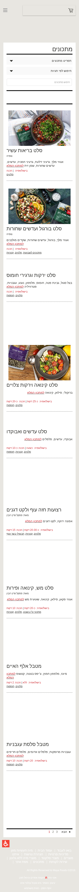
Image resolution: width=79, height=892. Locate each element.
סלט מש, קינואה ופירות (30, 588)
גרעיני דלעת (42, 162)
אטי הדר (51, 877)
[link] (11, 19)
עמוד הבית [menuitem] (45, 850)
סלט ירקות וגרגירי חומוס (31, 275)
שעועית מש (32, 599)
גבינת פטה (52, 282)
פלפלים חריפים (16, 752)
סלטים (10, 174)
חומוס (40, 282)
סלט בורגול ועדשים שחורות (34, 228)
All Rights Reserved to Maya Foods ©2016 (51, 870)
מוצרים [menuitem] (68, 858)
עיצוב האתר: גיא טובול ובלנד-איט (37, 882)
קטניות (10, 252)
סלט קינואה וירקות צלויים (32, 385)
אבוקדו (68, 439)
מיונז (64, 673)
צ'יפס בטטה (34, 673)
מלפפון (30, 282)
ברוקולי (68, 392)
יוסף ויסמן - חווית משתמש (37, 888)
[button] (5, 843)
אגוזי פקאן (65, 599)
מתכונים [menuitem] (38, 862)
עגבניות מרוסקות (60, 752)
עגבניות (12, 282)
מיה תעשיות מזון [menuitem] (22, 850)
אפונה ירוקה (64, 521)
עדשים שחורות (45, 165)
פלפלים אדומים (38, 752)
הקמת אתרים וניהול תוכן (32, 877)
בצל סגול (66, 282)
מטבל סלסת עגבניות (28, 744)
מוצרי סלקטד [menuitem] (50, 858)
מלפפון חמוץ (51, 673)
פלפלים (47, 439)
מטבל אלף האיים (24, 666)
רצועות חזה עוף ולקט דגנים (34, 509)
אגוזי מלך (57, 162)
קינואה (49, 392)
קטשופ (20, 673)
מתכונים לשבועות (32, 252)
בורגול (51, 240)
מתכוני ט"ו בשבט (32, 611)
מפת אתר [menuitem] (21, 862)
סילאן (58, 392)
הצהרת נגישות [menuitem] (33, 854)
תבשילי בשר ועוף (15, 533)
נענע (21, 282)
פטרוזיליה (30, 286)
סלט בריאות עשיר (24, 150)
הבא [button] (64, 831)
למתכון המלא (15, 165)
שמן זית (29, 165)
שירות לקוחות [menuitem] (58, 862)
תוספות (10, 295)
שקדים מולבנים (16, 240)
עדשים (11, 162)
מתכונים (62, 49)
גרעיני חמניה (25, 162)
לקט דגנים (49, 521)
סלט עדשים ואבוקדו (27, 431)
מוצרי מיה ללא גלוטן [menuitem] (22, 858)
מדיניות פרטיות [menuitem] (58, 854)
